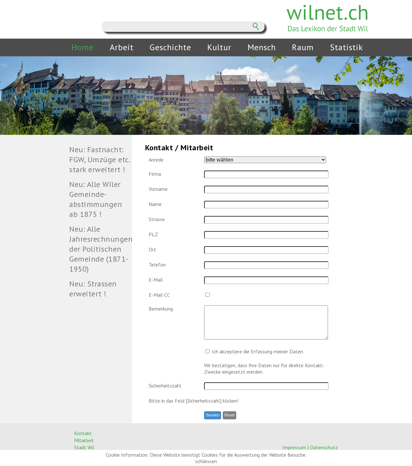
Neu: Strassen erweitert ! (93, 289)
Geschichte (170, 47)
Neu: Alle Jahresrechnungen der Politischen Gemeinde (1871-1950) (100, 249)
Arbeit (122, 47)
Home (82, 47)
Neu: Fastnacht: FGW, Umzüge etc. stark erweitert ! (99, 159)
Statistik (346, 47)
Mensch (262, 47)
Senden (213, 415)
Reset (229, 415)
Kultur (219, 47)
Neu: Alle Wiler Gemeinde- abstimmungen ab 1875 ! (95, 199)
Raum (303, 47)
